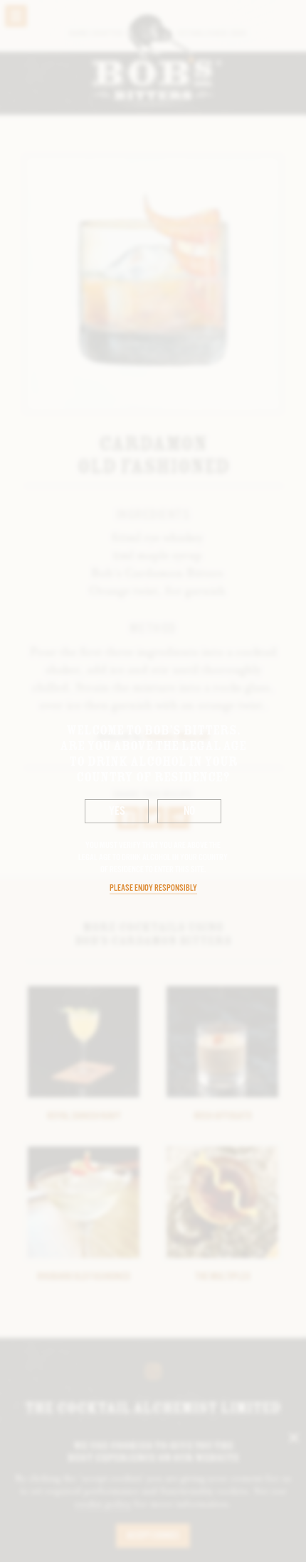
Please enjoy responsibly (153, 888)
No (189, 811)
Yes (117, 811)
